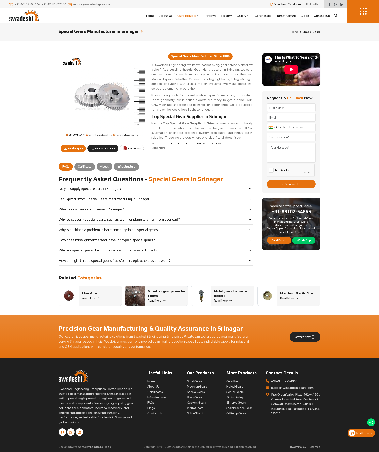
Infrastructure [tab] (126, 166)
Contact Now (302, 337)
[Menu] (363, 11)
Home (150, 15)
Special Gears (196, 392)
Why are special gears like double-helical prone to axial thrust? (108, 250)
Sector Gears (235, 392)
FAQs (150, 402)
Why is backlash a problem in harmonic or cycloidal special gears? (109, 230)
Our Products (186, 15)
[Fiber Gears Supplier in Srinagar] (69, 296)
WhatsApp (304, 240)
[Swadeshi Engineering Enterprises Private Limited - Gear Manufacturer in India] (24, 15)
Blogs (305, 15)
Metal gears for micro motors (230, 293)
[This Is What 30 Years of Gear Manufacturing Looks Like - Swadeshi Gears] (291, 69)
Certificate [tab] (84, 166)
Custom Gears (196, 402)
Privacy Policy (297, 446)
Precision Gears (197, 386)
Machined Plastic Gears (297, 293)
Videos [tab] (104, 166)
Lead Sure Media (101, 446)
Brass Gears (194, 397)
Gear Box (232, 381)
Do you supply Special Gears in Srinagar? (90, 189)
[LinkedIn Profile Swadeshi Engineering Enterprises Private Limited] (79, 432)
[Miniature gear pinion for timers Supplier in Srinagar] (135, 296)
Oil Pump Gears (236, 413)
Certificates (263, 15)
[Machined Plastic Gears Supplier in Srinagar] (267, 296)
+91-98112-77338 (54, 4)
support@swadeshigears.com (92, 4)
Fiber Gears (90, 293)
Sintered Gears (236, 402)
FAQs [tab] (65, 166)
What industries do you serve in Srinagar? (91, 209)
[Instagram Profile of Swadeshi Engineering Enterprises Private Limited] (335, 4)
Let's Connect (289, 184)
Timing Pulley (234, 397)
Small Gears (194, 381)
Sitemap (315, 446)
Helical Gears (234, 386)
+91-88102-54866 (27, 4)
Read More (88, 298)
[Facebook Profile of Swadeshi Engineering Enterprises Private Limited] (329, 4)
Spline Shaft (195, 413)
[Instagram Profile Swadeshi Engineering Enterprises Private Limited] (71, 432)
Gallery (241, 15)
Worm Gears (195, 408)
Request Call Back (105, 148)
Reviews (210, 15)
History (226, 15)
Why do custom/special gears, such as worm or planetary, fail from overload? (119, 219)
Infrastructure (286, 15)
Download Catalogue (287, 4)
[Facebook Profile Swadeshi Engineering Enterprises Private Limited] (62, 432)
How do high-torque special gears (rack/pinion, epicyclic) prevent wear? (115, 260)
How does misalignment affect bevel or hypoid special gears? (107, 240)
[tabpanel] (156, 220)
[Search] (336, 15)
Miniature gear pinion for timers (166, 293)
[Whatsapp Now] (371, 422)
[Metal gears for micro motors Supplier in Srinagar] (201, 296)
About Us (166, 15)
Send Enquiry (75, 148)
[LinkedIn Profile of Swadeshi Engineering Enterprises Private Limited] (341, 4)
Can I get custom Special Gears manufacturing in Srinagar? (105, 199)
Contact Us (322, 15)
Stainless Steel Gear (239, 408)
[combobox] (274, 127)
